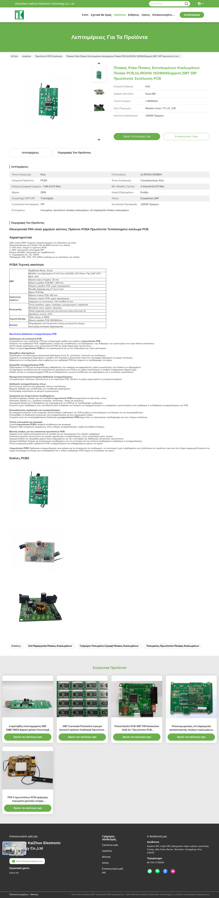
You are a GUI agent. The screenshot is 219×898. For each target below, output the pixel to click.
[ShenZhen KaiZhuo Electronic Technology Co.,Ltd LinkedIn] (173, 871)
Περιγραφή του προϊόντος (74, 152)
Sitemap (34, 894)
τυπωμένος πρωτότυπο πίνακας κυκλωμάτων (172, 646)
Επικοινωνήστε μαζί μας (163, 14)
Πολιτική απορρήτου (18, 894)
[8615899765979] (149, 871)
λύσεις (146, 14)
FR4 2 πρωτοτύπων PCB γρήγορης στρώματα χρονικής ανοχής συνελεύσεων (28, 799)
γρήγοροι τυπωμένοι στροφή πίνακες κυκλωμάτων (109, 646)
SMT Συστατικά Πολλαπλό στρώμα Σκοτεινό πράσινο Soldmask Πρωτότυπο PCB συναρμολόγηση (82, 728)
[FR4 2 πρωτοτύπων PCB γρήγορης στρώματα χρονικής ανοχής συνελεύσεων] (27, 770)
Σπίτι (85, 14)
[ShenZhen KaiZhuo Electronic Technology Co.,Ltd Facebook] (165, 871)
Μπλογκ (106, 857)
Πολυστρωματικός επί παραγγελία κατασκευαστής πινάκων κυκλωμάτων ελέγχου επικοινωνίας (191, 728)
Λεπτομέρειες (30, 152)
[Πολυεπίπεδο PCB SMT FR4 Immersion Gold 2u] (136, 699)
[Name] (186, 4)
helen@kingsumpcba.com (29, 861)
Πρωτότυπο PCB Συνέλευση (48, 56)
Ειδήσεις (133, 14)
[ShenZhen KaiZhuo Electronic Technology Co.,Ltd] (31, 14)
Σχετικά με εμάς (101, 14)
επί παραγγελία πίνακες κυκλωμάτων (50, 646)
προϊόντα (120, 14)
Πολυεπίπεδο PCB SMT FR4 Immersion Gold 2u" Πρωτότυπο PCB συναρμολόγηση (136, 728)
